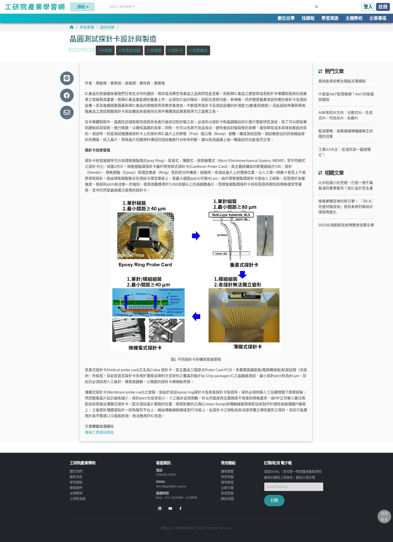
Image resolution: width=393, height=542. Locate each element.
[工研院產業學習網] (34, 6)
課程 (81, 7)
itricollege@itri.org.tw (171, 486)
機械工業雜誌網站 (99, 432)
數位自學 (286, 18)
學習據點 (76, 482)
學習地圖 (227, 477)
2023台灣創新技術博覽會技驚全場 (346, 225)
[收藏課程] (67, 65)
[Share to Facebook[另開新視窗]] (67, 95)
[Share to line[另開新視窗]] (67, 78)
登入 (368, 6)
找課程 (308, 18)
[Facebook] (180, 508)
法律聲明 (76, 493)
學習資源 (329, 18)
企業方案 (227, 488)
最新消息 (76, 477)
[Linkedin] (160, 508)
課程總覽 (227, 471)
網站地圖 (227, 499)
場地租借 (227, 482)
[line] (170, 508)
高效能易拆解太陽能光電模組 (342, 81)
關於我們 (76, 471)
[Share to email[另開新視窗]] (67, 112)
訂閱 (274, 500)
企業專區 (377, 18)
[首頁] (72, 27)
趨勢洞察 (107, 27)
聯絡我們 (76, 488)
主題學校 (354, 18)
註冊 (383, 6)
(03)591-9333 (166, 474)
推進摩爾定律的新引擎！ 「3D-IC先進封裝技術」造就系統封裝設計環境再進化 (345, 206)
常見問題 (227, 493)
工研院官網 (78, 499)
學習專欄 (87, 27)
